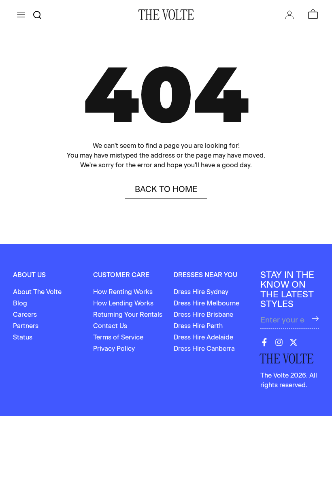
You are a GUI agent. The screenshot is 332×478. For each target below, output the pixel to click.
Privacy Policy (114, 348)
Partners (25, 326)
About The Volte (37, 292)
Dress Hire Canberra (204, 348)
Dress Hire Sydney (201, 292)
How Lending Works (123, 303)
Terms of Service (118, 337)
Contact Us (110, 326)
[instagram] (279, 342)
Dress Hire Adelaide (203, 337)
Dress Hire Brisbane (203, 314)
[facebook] (264, 342)
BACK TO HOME (166, 189)
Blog (20, 303)
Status (22, 337)
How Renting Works (123, 292)
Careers (25, 314)
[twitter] (293, 342)
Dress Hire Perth (198, 326)
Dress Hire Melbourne (206, 303)
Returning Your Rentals (127, 314)
